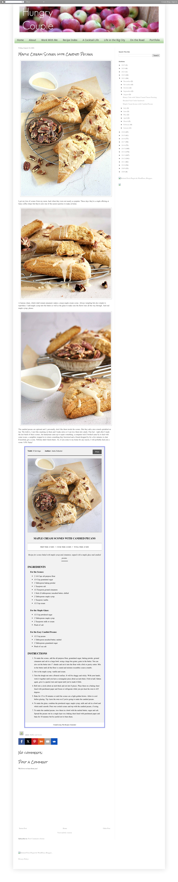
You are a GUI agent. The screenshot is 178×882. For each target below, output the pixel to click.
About (32, 40)
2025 (123, 65)
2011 (123, 162)
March (125, 121)
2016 (123, 145)
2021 (123, 78)
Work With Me (49, 40)
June (125, 111)
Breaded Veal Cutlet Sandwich (133, 100)
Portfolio (155, 40)
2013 (123, 155)
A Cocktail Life (91, 40)
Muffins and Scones (36, 735)
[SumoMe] (54, 741)
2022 (123, 75)
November (127, 84)
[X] (28, 741)
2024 (123, 68)
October (126, 88)
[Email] (47, 741)
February (126, 124)
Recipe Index (70, 40)
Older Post (106, 828)
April (125, 118)
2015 (123, 148)
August (126, 94)
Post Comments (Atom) (36, 838)
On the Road (137, 40)
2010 (123, 165)
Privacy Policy (23, 859)
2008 (123, 172)
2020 (123, 132)
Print (97, 452)
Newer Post (23, 828)
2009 (123, 168)
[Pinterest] (34, 741)
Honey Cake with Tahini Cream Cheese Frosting (140, 97)
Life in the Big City (114, 40)
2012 (123, 158)
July (125, 108)
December (127, 81)
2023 (123, 72)
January (126, 128)
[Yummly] (41, 741)
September (127, 91)
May (125, 114)
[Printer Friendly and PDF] (21, 733)
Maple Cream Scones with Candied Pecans (138, 104)
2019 (123, 135)
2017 (123, 142)
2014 (123, 152)
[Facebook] (21, 741)
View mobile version (64, 832)
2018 (123, 138)
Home (20, 40)
